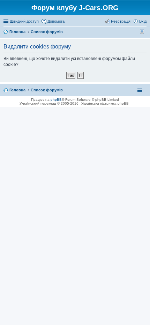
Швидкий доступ (24, 21)
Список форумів (47, 90)
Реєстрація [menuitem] (120, 21)
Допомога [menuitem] (56, 21)
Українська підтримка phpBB (105, 103)
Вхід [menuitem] (143, 21)
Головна (17, 90)
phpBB (56, 99)
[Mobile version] (143, 32)
